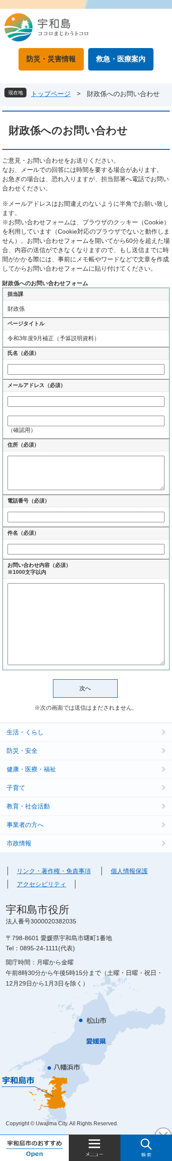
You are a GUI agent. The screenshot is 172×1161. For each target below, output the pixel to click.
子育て (16, 787)
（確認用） (21, 430)
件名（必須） (23, 533)
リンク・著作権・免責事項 (54, 870)
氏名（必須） (23, 353)
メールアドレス (36, 385)
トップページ (51, 93)
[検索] (146, 1148)
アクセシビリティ (41, 884)
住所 (23, 445)
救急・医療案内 (121, 59)
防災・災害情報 (51, 59)
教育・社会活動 (28, 806)
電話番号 (28, 501)
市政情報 (19, 843)
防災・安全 (22, 750)
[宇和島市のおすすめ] (34, 1148)
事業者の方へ (25, 824)
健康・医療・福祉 (31, 769)
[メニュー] (94, 1148)
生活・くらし (25, 732)
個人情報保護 (129, 870)
